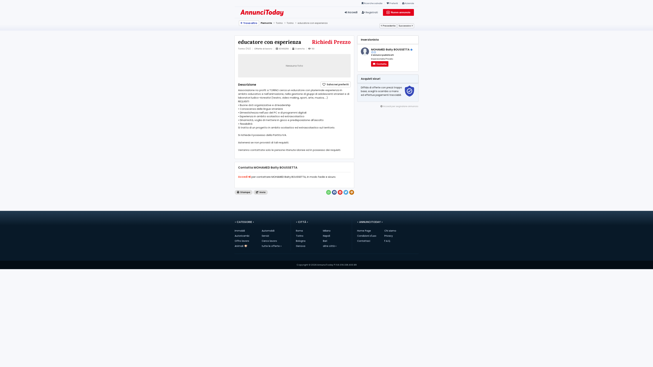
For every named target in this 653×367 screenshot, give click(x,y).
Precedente (389, 25)
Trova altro (250, 23)
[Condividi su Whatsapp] (328, 192)
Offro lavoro (242, 241)
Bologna (300, 241)
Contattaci (363, 241)
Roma (299, 230)
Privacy (388, 236)
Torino (299, 236)
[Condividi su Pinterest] (340, 192)
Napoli (326, 236)
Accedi (352, 12)
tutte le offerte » (271, 246)
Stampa (245, 192)
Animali (239, 246)
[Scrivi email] (351, 192)
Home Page (364, 230)
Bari (325, 241)
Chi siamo (390, 230)
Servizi (265, 236)
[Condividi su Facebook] (334, 192)
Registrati (371, 12)
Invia (262, 192)
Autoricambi (242, 236)
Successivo (405, 25)
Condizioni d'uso (366, 236)
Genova (300, 246)
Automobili (268, 230)
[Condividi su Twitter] (346, 192)
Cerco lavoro (269, 241)
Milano (327, 230)
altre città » (329, 246)
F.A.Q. (387, 241)
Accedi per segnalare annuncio (400, 106)
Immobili (240, 230)
